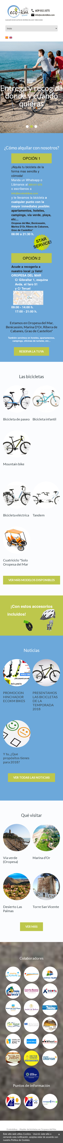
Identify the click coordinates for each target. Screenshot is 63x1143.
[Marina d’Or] (46, 837)
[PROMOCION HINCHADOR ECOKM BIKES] (16, 672)
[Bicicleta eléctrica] (16, 495)
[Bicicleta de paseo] (16, 399)
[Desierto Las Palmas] (16, 886)
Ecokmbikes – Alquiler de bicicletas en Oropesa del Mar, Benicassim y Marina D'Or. (31, 1130)
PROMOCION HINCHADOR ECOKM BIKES (14, 697)
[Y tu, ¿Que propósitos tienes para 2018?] (16, 733)
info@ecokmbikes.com (24, 193)
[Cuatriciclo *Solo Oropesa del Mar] (16, 540)
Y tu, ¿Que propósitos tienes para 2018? (16, 758)
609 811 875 (35, 184)
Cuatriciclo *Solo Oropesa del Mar (15, 562)
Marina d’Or (41, 858)
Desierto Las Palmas (12, 909)
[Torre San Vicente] (46, 886)
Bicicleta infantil (44, 419)
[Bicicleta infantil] (46, 399)
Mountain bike (13, 464)
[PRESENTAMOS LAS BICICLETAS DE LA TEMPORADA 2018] (46, 672)
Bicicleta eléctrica (16, 515)
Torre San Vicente (46, 907)
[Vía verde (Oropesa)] (16, 837)
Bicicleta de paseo (16, 419)
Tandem (38, 515)
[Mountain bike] (16, 444)
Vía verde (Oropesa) (10, 860)
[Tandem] (46, 495)
